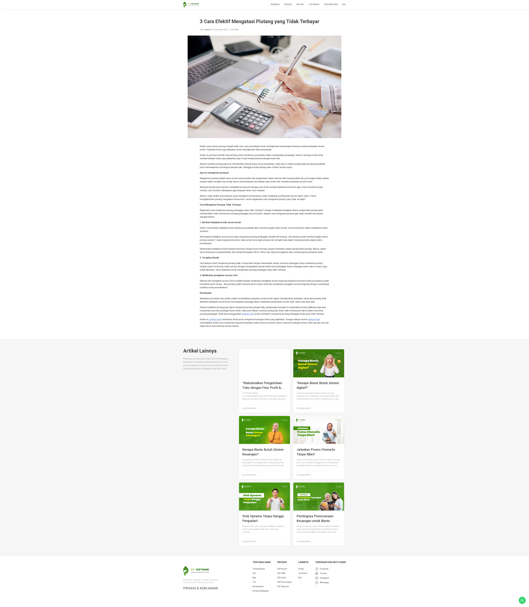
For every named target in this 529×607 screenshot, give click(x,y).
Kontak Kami (258, 586)
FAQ (344, 4)
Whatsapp (324, 582)
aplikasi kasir (248, 314)
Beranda (275, 4)
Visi (254, 573)
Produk (288, 4)
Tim (254, 582)
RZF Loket (281, 578)
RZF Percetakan (284, 582)
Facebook (323, 569)
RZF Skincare (283, 586)
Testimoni (314, 4)
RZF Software (191, 5)
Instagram (324, 578)
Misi (254, 578)
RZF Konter (282, 569)
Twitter (323, 573)
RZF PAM (281, 573)
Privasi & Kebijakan (261, 591)
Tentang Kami (331, 4)
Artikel (300, 4)
